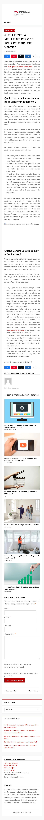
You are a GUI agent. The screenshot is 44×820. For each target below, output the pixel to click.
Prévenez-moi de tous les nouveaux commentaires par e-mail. (17, 665)
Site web (7, 626)
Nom (6, 609)
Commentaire (9, 634)
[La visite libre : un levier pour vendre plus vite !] (22, 522)
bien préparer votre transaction (20, 67)
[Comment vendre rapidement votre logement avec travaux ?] (22, 553)
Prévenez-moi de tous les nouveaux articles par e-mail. (20, 674)
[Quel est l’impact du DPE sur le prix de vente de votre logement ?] (22, 584)
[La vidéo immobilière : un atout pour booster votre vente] (22, 489)
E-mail (7, 617)
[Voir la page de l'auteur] (22, 381)
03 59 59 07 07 (9, 770)
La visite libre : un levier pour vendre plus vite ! (21, 525)
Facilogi (28, 812)
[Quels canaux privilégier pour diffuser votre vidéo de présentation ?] (22, 422)
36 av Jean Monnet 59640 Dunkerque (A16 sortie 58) (11, 765)
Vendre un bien (10, 30)
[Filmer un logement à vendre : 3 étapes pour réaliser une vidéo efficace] (22, 456)
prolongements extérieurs (15, 330)
